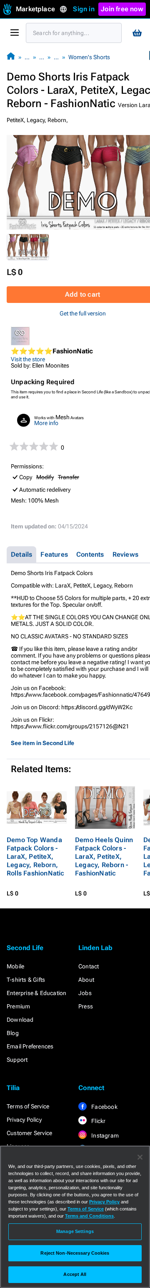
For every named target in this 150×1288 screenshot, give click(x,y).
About (86, 979)
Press (85, 1006)
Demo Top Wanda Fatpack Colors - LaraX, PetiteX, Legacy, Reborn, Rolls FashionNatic (36, 856)
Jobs (85, 993)
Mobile (15, 966)
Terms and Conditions (89, 1215)
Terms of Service (28, 1106)
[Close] (140, 1157)
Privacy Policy (24, 1119)
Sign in (83, 9)
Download (20, 1019)
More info (46, 423)
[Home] (11, 57)
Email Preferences (30, 1046)
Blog (13, 1033)
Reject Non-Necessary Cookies (74, 1252)
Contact (88, 966)
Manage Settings (75, 1231)
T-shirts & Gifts (26, 979)
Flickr (97, 1121)
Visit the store (28, 359)
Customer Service (29, 1133)
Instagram (104, 1135)
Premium (18, 1006)
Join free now (122, 9)
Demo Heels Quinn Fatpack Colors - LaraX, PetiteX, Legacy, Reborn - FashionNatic (104, 856)
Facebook (104, 1106)
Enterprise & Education (36, 993)
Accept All (74, 1274)
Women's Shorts (89, 57)
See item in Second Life (42, 743)
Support (17, 1059)
